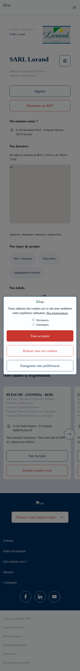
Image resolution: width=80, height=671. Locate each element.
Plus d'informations (57, 312)
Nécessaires (42, 320)
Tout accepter (40, 336)
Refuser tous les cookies (40, 351)
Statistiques (42, 324)
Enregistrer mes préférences (40, 366)
